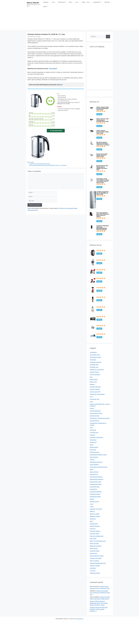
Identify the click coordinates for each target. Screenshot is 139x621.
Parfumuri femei (94, 533)
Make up (92, 511)
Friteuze (92, 459)
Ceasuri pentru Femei (96, 413)
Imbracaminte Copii (95, 482)
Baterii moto (93, 382)
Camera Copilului (95, 389)
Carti (91, 396)
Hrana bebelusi (94, 464)
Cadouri (45, 6)
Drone (91, 445)
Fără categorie (94, 457)
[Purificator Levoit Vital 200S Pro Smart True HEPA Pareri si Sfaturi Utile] (91, 181)
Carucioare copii (94, 399)
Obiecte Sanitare (95, 526)
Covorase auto (94, 432)
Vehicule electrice (95, 573)
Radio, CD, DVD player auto (98, 541)
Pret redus (52, 68)
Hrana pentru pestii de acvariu (98, 467)
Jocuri (91, 504)
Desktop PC (93, 442)
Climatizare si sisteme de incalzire (100, 418)
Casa (53, 2)
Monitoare (93, 519)
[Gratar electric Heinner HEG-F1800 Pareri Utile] (91, 132)
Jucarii (92, 506)
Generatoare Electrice (96, 462)
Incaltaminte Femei (95, 496)
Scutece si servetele (95, 558)
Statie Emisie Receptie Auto (98, 563)
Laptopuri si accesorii (96, 509)
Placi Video (93, 538)
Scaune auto (93, 553)
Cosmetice (45, 2)
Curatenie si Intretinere (96, 437)
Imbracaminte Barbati (96, 477)
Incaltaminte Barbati (95, 491)
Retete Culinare (94, 543)
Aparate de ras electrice (97, 369)
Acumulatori (93, 352)
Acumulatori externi (95, 357)
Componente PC (97, 2)
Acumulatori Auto (95, 354)
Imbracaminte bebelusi (96, 479)
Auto (77, 2)
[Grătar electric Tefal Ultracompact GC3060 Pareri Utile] (91, 120)
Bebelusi (92, 384)
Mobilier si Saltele (95, 516)
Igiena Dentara (94, 472)
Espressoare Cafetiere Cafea (98, 454)
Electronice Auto (94, 452)
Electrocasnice (61, 2)
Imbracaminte (94, 474)
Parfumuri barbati (95, 531)
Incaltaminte (93, 489)
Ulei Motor (93, 568)
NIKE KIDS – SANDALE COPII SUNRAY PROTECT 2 (99, 609)
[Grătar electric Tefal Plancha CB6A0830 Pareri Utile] (91, 108)
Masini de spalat (94, 514)
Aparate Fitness (94, 372)
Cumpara (99, 114)
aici (61, 84)
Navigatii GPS (94, 523)
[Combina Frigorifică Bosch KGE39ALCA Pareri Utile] (93, 208)
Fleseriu (92, 601)
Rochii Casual (94, 548)
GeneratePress (79, 618)
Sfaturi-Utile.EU (33, 3)
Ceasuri (92, 408)
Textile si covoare (95, 565)
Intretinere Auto (94, 501)
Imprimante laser (94, 486)
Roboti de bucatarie (95, 546)
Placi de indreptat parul (96, 536)
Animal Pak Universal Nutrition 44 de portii (39, 163)
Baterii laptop (93, 379)
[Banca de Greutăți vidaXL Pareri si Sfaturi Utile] (91, 156)
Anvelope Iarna (94, 364)
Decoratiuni (93, 440)
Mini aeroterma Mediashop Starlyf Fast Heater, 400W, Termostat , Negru (99, 603)
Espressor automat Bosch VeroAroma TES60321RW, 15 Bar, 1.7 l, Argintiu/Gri (48, 165)
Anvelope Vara (94, 367)
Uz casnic (31, 162)
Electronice (107, 2)
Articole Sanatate (95, 374)
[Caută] (108, 36)
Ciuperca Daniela (95, 607)
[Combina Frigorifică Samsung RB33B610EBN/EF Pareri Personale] (91, 228)
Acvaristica (93, 359)
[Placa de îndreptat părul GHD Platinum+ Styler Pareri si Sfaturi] (91, 215)
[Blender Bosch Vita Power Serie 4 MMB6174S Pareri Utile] (91, 168)
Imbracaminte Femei (96, 484)
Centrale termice (94, 415)
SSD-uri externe (94, 560)
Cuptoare (92, 435)
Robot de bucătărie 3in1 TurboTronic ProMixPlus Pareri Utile (100, 592)
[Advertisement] (69, 19)
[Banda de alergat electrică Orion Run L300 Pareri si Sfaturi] (91, 144)
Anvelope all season (95, 362)
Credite (83, 2)
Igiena (91, 469)
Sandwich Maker (94, 551)
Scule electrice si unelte (97, 556)
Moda (70, 2)
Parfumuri (92, 528)
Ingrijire (92, 499)
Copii (88, 2)
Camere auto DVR (95, 391)
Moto (91, 521)
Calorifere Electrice (95, 387)
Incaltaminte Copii (95, 494)
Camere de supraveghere (97, 394)
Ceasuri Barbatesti (95, 411)
